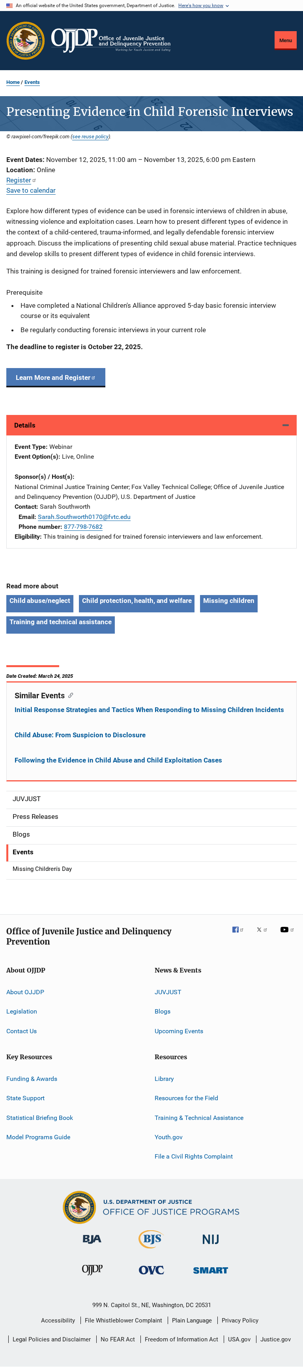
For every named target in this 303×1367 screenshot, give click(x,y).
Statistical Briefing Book (39, 1117)
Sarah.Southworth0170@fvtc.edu (84, 517)
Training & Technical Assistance (199, 1117)
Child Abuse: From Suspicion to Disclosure (80, 735)
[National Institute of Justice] (211, 1245)
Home (13, 82)
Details (25, 425)
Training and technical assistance (60, 622)
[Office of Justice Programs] (25, 40)
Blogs (162, 1011)
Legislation (21, 1011)
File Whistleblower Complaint (123, 1320)
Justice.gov (275, 1339)
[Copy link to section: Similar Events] (69, 695)
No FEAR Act (118, 1339)
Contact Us (21, 1030)
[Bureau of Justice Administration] (92, 1245)
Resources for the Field (186, 1098)
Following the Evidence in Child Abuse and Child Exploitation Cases (118, 760)
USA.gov (239, 1339)
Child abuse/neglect (39, 600)
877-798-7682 (83, 526)
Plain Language (192, 1320)
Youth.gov (169, 1137)
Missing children (228, 600)
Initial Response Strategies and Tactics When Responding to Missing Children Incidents (149, 710)
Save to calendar (31, 190)
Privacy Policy (240, 1320)
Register (18, 180)
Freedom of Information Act (181, 1339)
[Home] (110, 41)
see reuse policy (90, 136)
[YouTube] (288, 935)
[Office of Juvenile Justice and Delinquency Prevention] (92, 1276)
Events (32, 82)
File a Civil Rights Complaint (194, 1156)
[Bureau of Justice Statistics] (151, 1250)
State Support (25, 1098)
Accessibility (58, 1320)
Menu (285, 40)
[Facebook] (241, 935)
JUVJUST (168, 992)
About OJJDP (25, 992)
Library (164, 1078)
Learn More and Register (53, 377)
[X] (264, 935)
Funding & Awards (31, 1078)
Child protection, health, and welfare (136, 600)
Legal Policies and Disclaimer (52, 1339)
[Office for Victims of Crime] (151, 1275)
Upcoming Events (179, 1030)
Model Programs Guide (38, 1137)
